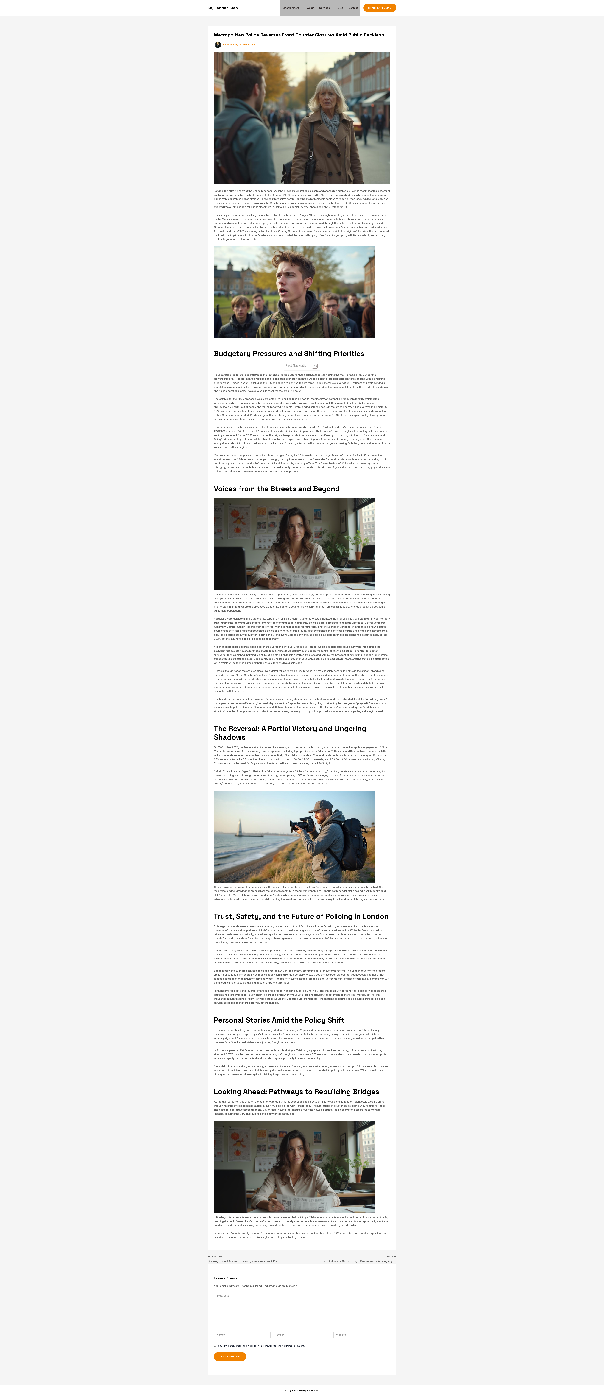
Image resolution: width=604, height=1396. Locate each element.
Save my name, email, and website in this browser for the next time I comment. (261, 1345)
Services (324, 7)
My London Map (223, 7)
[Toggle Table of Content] (313, 366)
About (310, 7)
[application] (300, 8)
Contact (353, 7)
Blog (340, 7)
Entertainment (290, 7)
